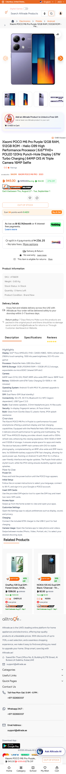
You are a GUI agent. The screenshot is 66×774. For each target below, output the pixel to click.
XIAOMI (14, 174)
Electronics (24, 21)
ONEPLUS (18, 599)
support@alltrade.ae (16, 664)
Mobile (39, 21)
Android (51, 21)
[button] (61, 13)
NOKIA (47, 599)
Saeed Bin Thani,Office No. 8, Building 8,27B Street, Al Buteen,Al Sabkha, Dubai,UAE (32, 658)
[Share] (57, 34)
